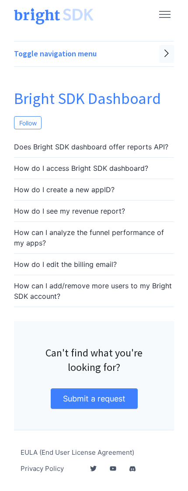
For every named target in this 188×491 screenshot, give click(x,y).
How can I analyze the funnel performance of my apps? (89, 237)
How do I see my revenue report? (69, 211)
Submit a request (94, 398)
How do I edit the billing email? (65, 264)
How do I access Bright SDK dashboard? (81, 168)
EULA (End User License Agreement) (77, 452)
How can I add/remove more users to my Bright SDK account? (93, 291)
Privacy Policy (42, 468)
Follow (28, 123)
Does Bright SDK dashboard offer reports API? (91, 146)
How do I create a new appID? (64, 189)
